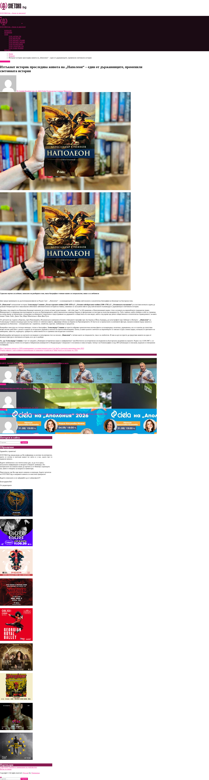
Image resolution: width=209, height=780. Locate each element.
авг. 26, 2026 (25, 382)
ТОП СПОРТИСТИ (16, 46)
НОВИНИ (8, 32)
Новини (3, 61)
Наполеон (68, 91)
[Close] (1, 777)
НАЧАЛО (8, 30)
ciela (44, 91)
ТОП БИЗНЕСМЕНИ (17, 42)
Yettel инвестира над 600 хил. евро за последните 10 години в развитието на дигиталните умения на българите (43, 388)
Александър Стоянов (55, 91)
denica (18, 382)
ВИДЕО (7, 50)
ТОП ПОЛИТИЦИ (16, 44)
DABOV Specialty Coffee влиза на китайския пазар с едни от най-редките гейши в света (34, 363)
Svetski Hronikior (25, 91)
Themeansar (35, 773)
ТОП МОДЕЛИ (14, 38)
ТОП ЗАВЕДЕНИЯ (16, 48)
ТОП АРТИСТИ (15, 36)
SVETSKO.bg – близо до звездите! (13, 13)
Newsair (26, 773)
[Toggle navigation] (1, 17)
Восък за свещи (6, 769)
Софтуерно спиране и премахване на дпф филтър (18, 767)
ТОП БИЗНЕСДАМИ (17, 40)
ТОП (6, 34)
